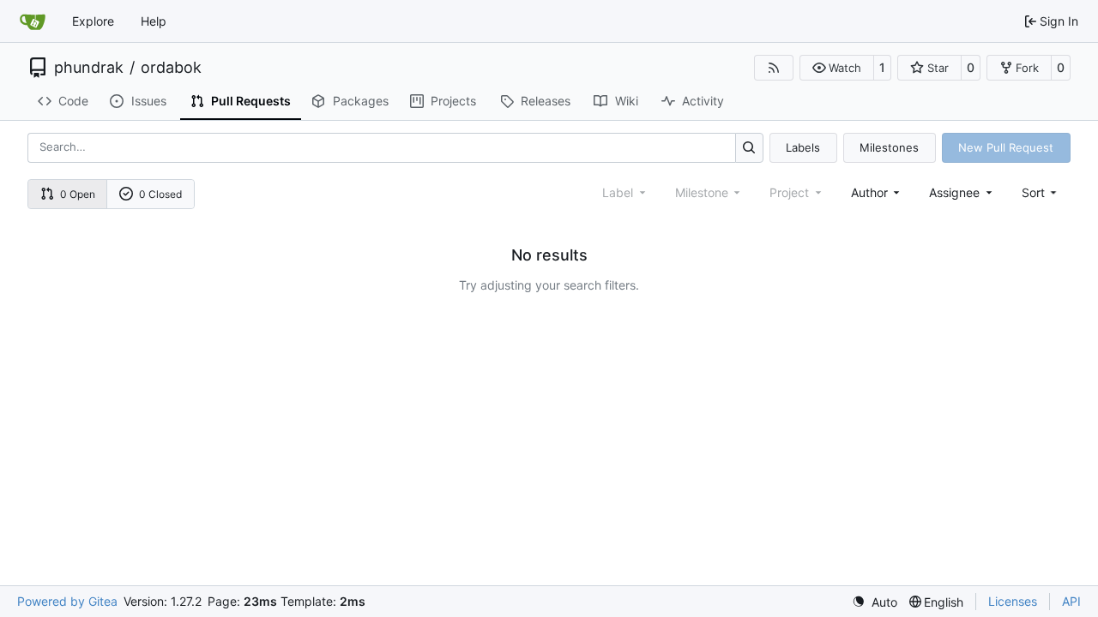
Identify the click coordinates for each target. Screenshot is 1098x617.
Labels (803, 147)
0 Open (77, 194)
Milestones (889, 147)
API (1071, 601)
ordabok (171, 67)
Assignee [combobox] (954, 192)
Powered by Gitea (67, 601)
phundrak (89, 67)
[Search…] (749, 148)
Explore (93, 21)
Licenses (1012, 601)
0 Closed (160, 194)
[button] (836, 68)
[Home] (33, 21)
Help (153, 21)
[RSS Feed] (773, 68)
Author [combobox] (869, 192)
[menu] (1041, 192)
